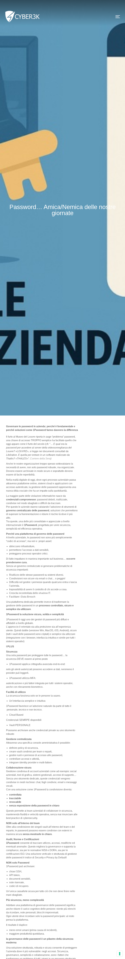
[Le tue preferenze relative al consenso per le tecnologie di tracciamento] (120, 954)
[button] (117, 16)
